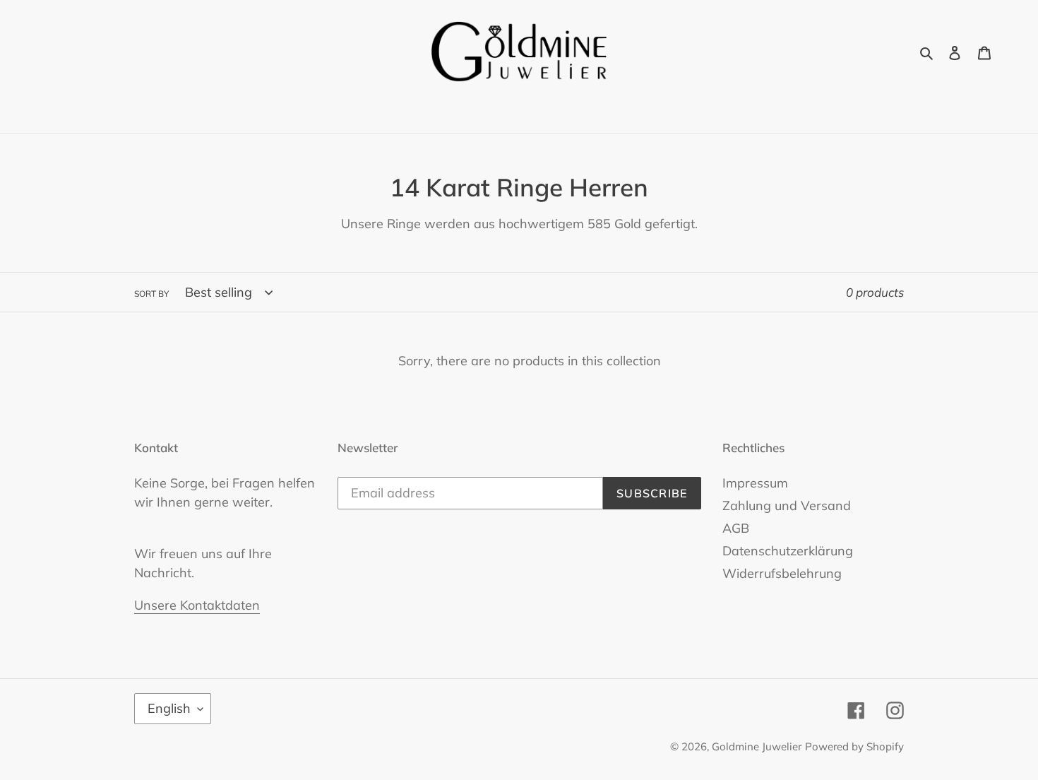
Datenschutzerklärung (787, 551)
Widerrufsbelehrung (782, 573)
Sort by (151, 293)
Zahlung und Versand (786, 505)
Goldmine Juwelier (756, 746)
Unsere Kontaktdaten (197, 605)
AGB (735, 528)
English (169, 708)
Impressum (755, 483)
